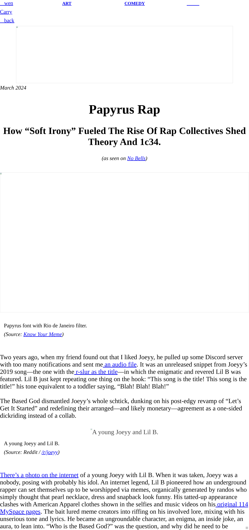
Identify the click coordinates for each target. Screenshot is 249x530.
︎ (197, 3)
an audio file (120, 364)
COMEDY (134, 3)
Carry (6, 12)
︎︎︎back (7, 20)
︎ (189, 3)
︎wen (6, 3)
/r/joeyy (50, 452)
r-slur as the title (96, 371)
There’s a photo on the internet (39, 474)
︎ (193, 3)
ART (66, 3)
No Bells (136, 158)
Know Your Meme (42, 334)
